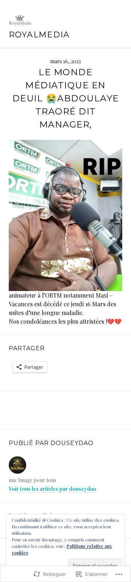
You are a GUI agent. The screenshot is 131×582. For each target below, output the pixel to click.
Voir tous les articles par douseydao (52, 488)
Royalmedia (39, 35)
